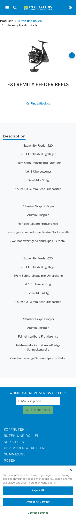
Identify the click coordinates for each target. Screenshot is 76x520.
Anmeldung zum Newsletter (38, 393)
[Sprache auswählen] (70, 7)
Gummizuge (15, 454)
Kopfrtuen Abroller (24, 448)
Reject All (38, 490)
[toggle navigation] (7, 7)
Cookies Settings (38, 512)
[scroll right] (72, 55)
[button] (38, 55)
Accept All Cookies (38, 501)
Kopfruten (14, 429)
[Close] (70, 470)
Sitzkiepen (14, 442)
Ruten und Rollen (30, 20)
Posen (10, 460)
